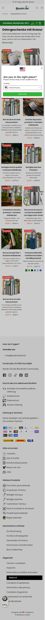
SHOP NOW (22, 94)
